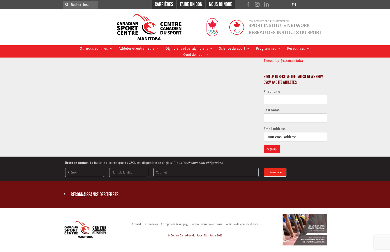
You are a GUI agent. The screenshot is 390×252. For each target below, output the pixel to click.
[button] (195, 194)
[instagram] (257, 4)
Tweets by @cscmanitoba (283, 60)
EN (294, 4)
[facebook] (248, 4)
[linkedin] (266, 4)
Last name (272, 110)
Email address (275, 128)
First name (272, 91)
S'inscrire (275, 172)
